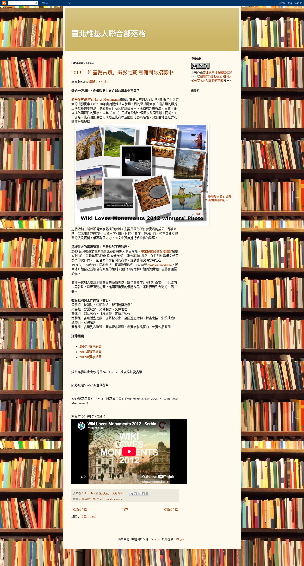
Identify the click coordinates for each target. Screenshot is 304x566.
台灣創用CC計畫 (98, 82)
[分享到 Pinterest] (147, 494)
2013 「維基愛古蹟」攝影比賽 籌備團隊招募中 (122, 72)
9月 (202, 163)
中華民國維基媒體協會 (156, 251)
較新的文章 (79, 509)
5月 (202, 180)
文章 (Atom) (88, 516)
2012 (199, 209)
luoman (155, 539)
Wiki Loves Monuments (109, 499)
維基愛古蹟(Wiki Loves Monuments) (95, 99)
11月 (202, 158)
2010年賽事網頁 (90, 346)
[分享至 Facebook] (143, 494)
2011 (199, 214)
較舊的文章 (170, 509)
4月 (202, 186)
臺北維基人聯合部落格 (108, 33)
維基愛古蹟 (88, 499)
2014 (199, 147)
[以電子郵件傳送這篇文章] (131, 494)
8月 (202, 169)
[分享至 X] (139, 494)
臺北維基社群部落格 (216, 72)
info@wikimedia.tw (159, 265)
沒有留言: (118, 493)
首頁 (125, 509)
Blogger (180, 539)
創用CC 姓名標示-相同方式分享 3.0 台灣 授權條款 (211, 78)
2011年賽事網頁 (90, 352)
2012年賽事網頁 (90, 357)
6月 (202, 175)
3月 (202, 192)
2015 (199, 141)
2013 (199, 153)
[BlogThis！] (135, 494)
